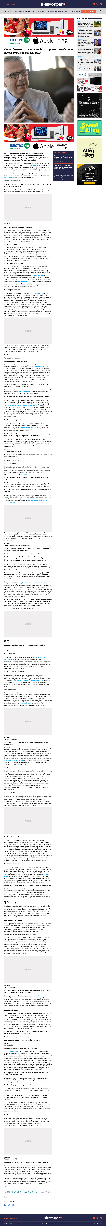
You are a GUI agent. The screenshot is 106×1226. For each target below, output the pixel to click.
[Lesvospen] (53, 6)
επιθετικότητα (39, 276)
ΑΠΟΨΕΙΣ (64, 11)
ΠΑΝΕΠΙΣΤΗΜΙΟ (74, 11)
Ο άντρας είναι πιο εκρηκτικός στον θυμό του (28, 680)
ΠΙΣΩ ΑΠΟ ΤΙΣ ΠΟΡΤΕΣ (88, 11)
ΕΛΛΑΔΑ (57, 11)
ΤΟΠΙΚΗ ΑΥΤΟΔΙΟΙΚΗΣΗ (38, 11)
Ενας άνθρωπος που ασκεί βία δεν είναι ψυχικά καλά (21, 406)
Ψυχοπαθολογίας (38, 996)
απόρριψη (17, 445)
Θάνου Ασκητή (44, 171)
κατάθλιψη (36, 293)
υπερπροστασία (40, 367)
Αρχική (6, 11)
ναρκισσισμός (13, 1051)
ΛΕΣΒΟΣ (9, 11)
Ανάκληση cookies (61, 1224)
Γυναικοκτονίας (31, 165)
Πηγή (5, 1187)
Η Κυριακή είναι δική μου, (28, 427)
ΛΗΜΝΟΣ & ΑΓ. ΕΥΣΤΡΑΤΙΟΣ (22, 11)
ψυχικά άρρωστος (24, 281)
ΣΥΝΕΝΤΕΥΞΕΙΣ (14, 46)
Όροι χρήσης (41, 1223)
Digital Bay (99, 1223)
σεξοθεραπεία (9, 178)
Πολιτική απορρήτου (51, 1223)
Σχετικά (6, 1218)
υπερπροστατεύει (24, 392)
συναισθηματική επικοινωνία (14, 760)
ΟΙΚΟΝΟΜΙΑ (50, 11)
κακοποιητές (26, 704)
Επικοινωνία (13, 1218)
